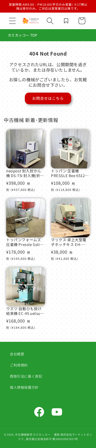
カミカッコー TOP (22, 35)
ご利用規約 (19, 365)
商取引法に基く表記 (26, 376)
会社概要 (17, 353)
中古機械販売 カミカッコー (32, 434)
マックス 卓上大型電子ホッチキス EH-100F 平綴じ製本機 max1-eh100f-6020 (68, 242)
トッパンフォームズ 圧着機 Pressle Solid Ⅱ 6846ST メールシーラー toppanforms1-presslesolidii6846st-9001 (25, 242)
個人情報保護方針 (24, 387)
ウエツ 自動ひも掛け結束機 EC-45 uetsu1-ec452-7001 (25, 311)
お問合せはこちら (48, 98)
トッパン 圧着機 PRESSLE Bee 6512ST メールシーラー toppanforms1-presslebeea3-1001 (70, 173)
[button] (12, 21)
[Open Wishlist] (66, 21)
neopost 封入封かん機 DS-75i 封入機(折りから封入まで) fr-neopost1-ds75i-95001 (25, 173)
